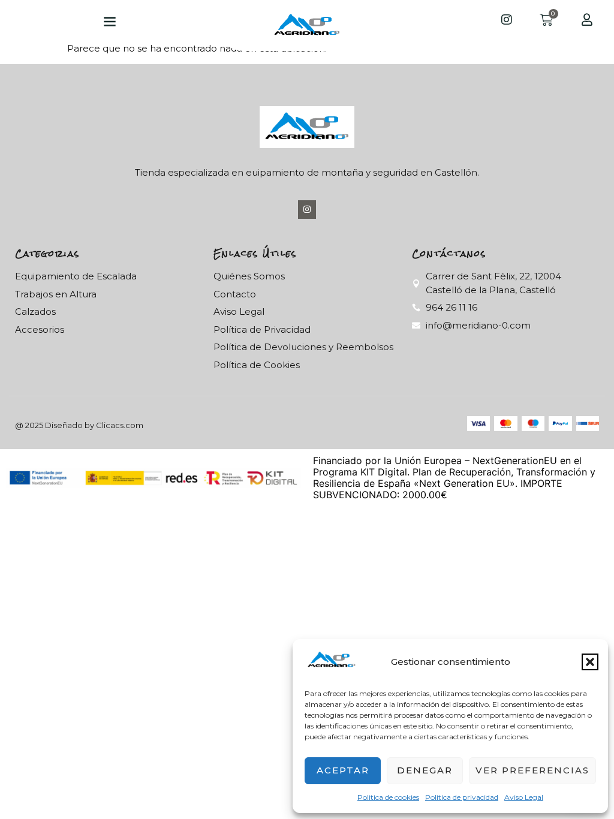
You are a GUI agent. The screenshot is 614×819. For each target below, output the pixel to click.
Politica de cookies (388, 797)
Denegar (425, 770)
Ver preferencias (532, 770)
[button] (590, 662)
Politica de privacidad (461, 797)
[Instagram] (307, 209)
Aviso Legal (523, 797)
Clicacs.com (119, 425)
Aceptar (343, 770)
